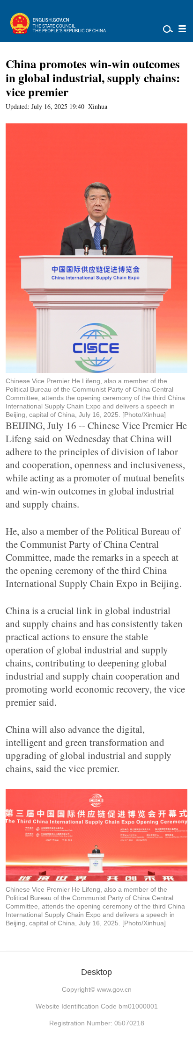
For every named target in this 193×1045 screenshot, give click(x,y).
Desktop (96, 972)
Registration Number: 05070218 (96, 1023)
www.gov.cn (114, 989)
